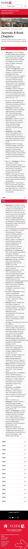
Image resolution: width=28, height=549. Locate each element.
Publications (7, 29)
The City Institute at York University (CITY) (10, 12)
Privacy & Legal (4, 543)
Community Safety (5, 541)
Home (2, 29)
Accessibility (4, 544)
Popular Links (11, 6)
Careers (3, 546)
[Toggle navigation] (3, 16)
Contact (3, 536)
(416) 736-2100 (4, 537)
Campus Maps (4, 539)
